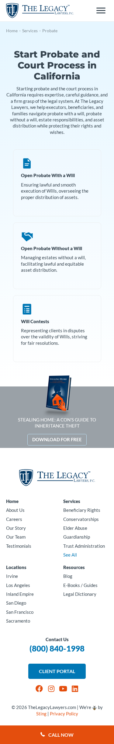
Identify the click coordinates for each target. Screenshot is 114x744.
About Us (15, 510)
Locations (16, 567)
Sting (41, 713)
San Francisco (19, 612)
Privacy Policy (64, 713)
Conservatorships (81, 519)
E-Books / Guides (80, 585)
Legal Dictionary (79, 594)
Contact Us (57, 639)
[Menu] (101, 10)
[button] (39, 688)
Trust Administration (84, 546)
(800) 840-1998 (57, 648)
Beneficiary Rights (81, 510)
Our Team (16, 537)
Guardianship (76, 537)
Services (30, 30)
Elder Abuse (75, 528)
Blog (67, 576)
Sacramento (18, 620)
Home (12, 30)
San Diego (16, 603)
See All (70, 554)
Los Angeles (18, 585)
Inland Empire (20, 594)
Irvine (12, 576)
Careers (14, 519)
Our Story (16, 528)
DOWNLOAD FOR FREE (57, 439)
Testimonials (18, 546)
